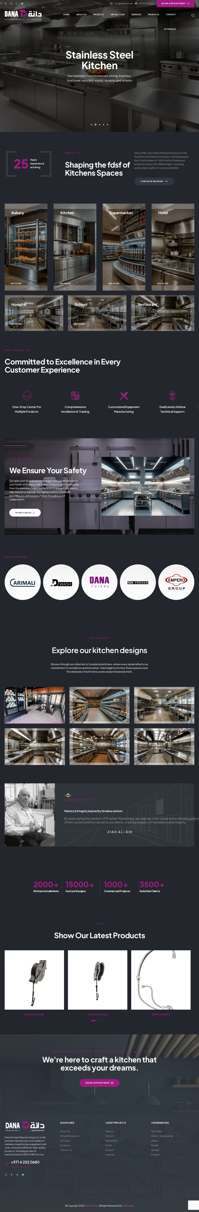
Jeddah (155, 1149)
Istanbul (155, 1154)
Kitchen (164, 750)
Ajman (154, 1140)
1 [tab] (91, 1020)
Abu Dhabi (156, 1131)
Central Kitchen (164, 743)
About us (65, 1131)
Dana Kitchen (91, 1205)
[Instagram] (11, 3)
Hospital (110, 1154)
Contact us (66, 1149)
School (164, 702)
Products (65, 1145)
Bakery (109, 1131)
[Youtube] (22, 3)
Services (65, 1140)
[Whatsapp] (17, 3)
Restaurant (34, 743)
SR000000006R (34, 1014)
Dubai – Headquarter (162, 1135)
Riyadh (154, 1145)
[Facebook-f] (6, 3)
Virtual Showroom (69, 1135)
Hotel (99, 743)
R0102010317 (161, 1014)
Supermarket (35, 709)
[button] (150, 486)
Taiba (34, 702)
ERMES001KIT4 (97, 1014)
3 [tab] (100, 1020)
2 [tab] (96, 1020)
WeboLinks (128, 1205)
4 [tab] (103, 1020)
